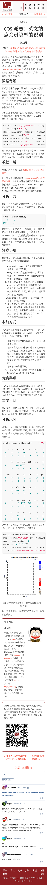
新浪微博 (30, 878)
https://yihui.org (10, 687)
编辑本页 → (39, 14)
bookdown (17, 655)
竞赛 (10, 52)
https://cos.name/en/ (13, 70)
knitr (13, 640)
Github (16, 681)
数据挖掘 (33, 49)
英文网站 (26, 52)
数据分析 (24, 49)
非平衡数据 (37, 52)
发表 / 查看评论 (23, 768)
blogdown (7, 659)
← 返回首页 (7, 14)
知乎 (24, 881)
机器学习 (23, 22)
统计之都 (17, 52)
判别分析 (14, 49)
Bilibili (17, 881)
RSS (30, 881)
